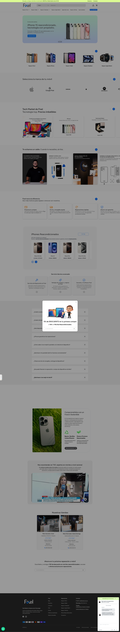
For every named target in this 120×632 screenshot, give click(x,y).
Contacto (95, 1)
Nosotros (90, 1)
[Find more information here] (108, 614)
